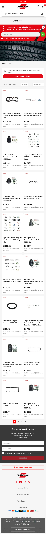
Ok (43, 34)
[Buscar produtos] (41, 14)
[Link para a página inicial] (4, 63)
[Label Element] (23, 13)
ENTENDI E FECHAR (23, 530)
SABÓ (9, 63)
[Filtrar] (24, 84)
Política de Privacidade (23, 525)
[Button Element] (43, 6)
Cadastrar (23, 458)
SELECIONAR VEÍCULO (23, 76)
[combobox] (23, 13)
